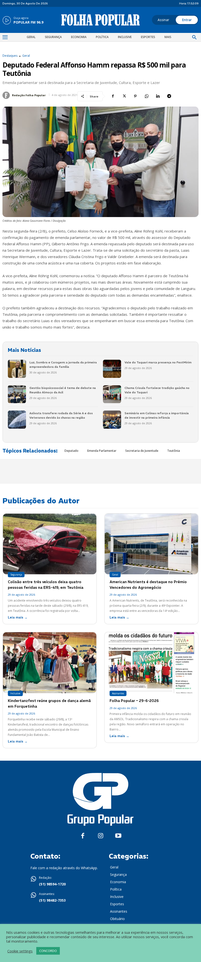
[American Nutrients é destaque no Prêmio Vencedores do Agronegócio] (151, 544)
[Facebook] (113, 96)
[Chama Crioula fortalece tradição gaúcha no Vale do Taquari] (112, 394)
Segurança (16, 574)
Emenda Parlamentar (101, 451)
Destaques (9, 55)
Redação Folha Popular (29, 95)
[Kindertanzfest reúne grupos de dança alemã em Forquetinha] (49, 662)
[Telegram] (169, 96)
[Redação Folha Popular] (6, 95)
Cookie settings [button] (20, 951)
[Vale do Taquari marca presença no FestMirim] (112, 369)
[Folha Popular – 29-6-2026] (151, 662)
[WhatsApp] (146, 96)
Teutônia (173, 451)
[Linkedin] (158, 96)
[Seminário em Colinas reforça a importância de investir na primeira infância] (112, 420)
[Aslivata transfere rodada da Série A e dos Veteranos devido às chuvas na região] (17, 420)
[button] (194, 37)
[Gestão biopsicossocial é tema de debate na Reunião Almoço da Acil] (17, 394)
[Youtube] (118, 836)
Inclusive (15, 693)
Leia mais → (17, 617)
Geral (26, 55)
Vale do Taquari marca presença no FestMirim (158, 362)
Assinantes (118, 693)
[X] (124, 96)
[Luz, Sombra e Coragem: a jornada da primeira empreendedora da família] (17, 369)
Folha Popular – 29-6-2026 (134, 700)
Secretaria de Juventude (141, 451)
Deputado (71, 451)
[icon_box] (22, 20)
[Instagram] (100, 836)
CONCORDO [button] (48, 950)
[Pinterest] (135, 96)
